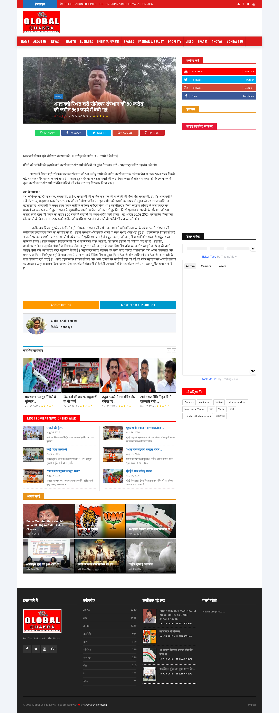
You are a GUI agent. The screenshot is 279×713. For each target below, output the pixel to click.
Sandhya (62, 116)
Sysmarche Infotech (95, 704)
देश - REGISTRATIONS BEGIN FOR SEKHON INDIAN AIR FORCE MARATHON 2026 (106, 4)
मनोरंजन (110, 649)
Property (174, 41)
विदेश (110, 681)
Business (86, 41)
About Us (40, 41)
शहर (110, 618)
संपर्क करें (252, 705)
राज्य (110, 641)
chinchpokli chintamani (197, 416)
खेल (110, 665)
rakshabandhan (237, 402)
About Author (61, 305)
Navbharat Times (194, 409)
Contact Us (235, 41)
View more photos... (213, 611)
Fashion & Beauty (151, 41)
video (110, 610)
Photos (217, 41)
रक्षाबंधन (219, 402)
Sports (129, 41)
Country (189, 402)
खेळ (211, 409)
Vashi (221, 409)
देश (110, 673)
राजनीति (110, 634)
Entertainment (108, 41)
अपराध (110, 626)
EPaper (203, 41)
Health (71, 41)
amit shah (204, 402)
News (55, 41)
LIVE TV (30, 52)
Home (25, 41)
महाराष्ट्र (58, 96)
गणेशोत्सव (220, 416)
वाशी (232, 409)
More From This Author (138, 305)
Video (190, 41)
